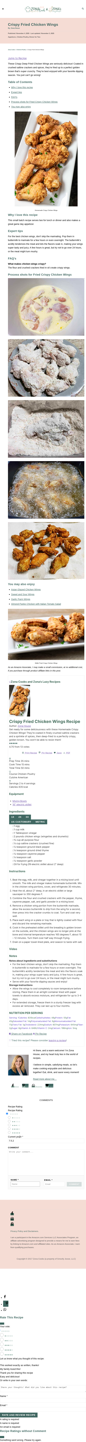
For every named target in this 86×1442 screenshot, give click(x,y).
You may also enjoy (21, 106)
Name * (15, 1180)
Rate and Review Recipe (18, 1415)
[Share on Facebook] (5, 1297)
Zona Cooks (11, 49)
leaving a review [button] (57, 1040)
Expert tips (16, 92)
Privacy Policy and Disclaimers (24, 1231)
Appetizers (12, 37)
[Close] (2, 1324)
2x (20, 817)
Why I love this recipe (22, 87)
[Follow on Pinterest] (12, 1225)
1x (12, 817)
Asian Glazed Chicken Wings (26, 589)
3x (27, 817)
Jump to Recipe (17, 58)
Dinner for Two (34, 37)
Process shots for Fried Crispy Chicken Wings (34, 102)
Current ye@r (15, 1136)
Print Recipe (30, 753)
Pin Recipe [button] (46, 753)
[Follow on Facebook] (12, 1214)
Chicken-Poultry (23, 37)
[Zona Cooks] (43, 9)
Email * (48, 1180)
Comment (13, 1147)
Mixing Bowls (19, 801)
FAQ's (14, 97)
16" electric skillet (21, 804)
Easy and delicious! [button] (10, 1376)
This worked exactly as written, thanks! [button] (19, 1365)
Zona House (15, 28)
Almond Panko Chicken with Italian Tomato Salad (36, 604)
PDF (68, 753)
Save (59, 753)
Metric (40, 822)
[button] (10, 743)
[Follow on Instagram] (12, 1219)
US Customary (21, 822)
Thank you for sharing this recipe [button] (16, 1373)
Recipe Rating (15, 1106)
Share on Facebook (21, 1033)
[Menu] (3, 8)
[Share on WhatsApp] (5, 1310)
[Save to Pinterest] (5, 1304)
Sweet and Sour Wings (22, 594)
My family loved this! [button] (10, 1369)
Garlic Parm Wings (20, 599)
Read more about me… (45, 1079)
